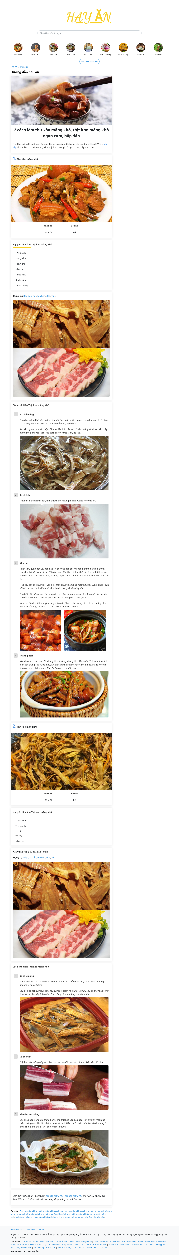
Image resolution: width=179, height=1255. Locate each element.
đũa (48, 295)
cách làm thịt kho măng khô (94, 1211)
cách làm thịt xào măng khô (68, 1211)
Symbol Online (73, 1244)
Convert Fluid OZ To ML (96, 1247)
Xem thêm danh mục (89, 61)
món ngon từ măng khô (86, 1217)
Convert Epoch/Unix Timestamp (151, 1241)
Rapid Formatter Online (143, 1244)
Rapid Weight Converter (44, 1247)
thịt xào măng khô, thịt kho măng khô (64, 1195)
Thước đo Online (30, 1241)
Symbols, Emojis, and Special (71, 1247)
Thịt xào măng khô (28, 1211)
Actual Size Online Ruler (119, 1244)
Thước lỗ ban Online (64, 1241)
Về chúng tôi (16, 1229)
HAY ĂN (14, 67)
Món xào (24, 67)
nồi (34, 295)
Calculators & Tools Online (94, 1244)
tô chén (41, 295)
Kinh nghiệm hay (84, 1241)
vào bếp (32, 1214)
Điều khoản (30, 1229)
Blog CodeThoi (46, 1241)
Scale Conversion (57, 1244)
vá (53, 295)
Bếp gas (27, 295)
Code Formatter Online (104, 1241)
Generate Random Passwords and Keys (29, 1244)
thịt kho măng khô (46, 1211)
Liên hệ (41, 1229)
